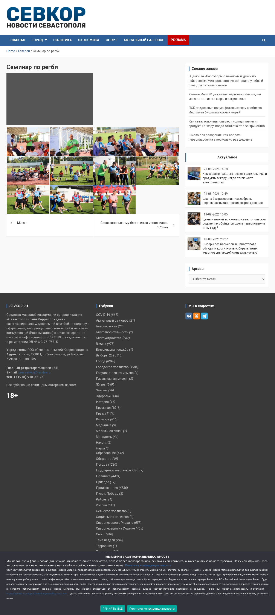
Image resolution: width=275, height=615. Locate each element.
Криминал (103, 408)
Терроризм (104, 546)
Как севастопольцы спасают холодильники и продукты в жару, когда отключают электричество (235, 178)
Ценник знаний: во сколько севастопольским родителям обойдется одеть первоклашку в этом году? (234, 223)
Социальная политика (112, 517)
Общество (104, 459)
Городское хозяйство (112, 367)
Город (37, 40)
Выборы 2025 (106, 355)
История (102, 402)
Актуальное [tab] (227, 157)
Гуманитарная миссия (112, 379)
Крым (100, 413)
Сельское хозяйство (111, 511)
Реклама (178, 40)
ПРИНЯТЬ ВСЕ (112, 608)
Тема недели (105, 540)
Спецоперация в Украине (114, 523)
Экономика (88, 40)
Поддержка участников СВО (117, 470)
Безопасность (106, 326)
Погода (101, 464)
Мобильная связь (109, 431)
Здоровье (103, 396)
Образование (106, 453)
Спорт (111, 40)
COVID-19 (103, 315)
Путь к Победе (107, 494)
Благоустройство (109, 338)
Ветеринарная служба (112, 350)
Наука (100, 448)
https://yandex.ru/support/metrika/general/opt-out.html (36, 593)
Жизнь (101, 384)
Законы (101, 390)
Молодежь (104, 437)
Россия (101, 505)
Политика (62, 40)
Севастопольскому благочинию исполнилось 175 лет (134, 225)
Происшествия (107, 488)
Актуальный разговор (144, 40)
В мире (101, 344)
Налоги (101, 443)
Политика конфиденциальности (148, 565)
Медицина (103, 425)
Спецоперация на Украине (115, 528)
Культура (102, 419)
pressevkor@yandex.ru (34, 372)
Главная (17, 40)
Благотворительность (112, 332)
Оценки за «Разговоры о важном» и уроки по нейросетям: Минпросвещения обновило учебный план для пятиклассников (226, 80)
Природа (102, 482)
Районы (101, 499)
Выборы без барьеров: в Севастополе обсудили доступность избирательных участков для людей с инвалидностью (230, 248)
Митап (21, 223)
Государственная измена (115, 373)
